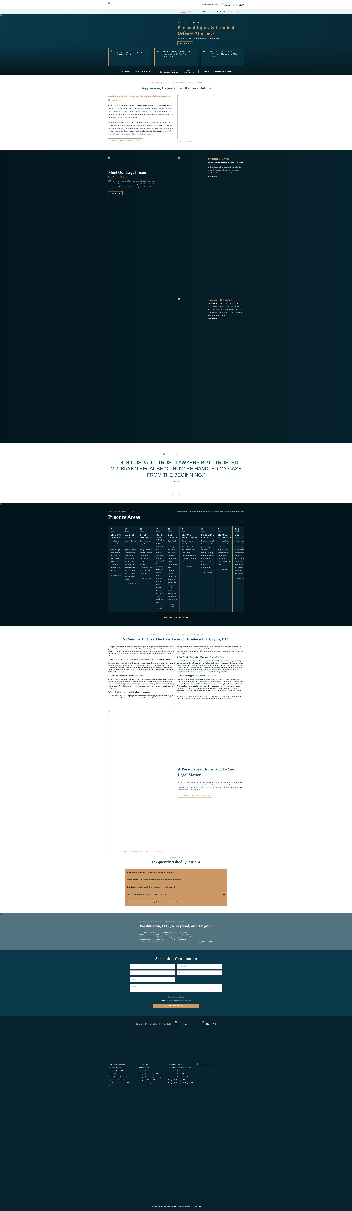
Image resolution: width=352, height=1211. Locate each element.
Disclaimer (171, 997)
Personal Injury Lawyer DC (146, 1083)
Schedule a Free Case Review (195, 795)
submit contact (176, 1006)
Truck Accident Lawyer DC (176, 1070)
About (191, 11)
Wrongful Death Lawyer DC (176, 1080)
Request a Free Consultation (125, 140)
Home (183, 11)
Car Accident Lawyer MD (115, 1070)
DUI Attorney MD (143, 1064)
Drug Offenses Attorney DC (116, 1080)
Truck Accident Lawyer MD (176, 1073)
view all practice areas (176, 617)
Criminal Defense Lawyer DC (117, 1073)
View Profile (212, 176)
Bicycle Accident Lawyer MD (116, 1064)
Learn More (117, 575)
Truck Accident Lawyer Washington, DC (180, 1077)
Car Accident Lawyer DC (115, 1067)
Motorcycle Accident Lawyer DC (147, 1070)
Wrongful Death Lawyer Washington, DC (180, 1083)
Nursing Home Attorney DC (146, 1080)
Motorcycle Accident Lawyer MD (148, 1073)
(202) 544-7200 (234, 4)
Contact (240, 11)
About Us (115, 193)
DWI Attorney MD (143, 1067)
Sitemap (181, 1206)
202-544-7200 (207, 942)
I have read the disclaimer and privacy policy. (177, 1000)
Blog (231, 11)
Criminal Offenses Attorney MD (117, 1077)
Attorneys (202, 11)
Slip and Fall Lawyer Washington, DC (179, 1067)
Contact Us (185, 43)
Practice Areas (218, 11)
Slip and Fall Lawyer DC (175, 1064)
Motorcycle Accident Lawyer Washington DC (151, 1077)
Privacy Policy (180, 997)
